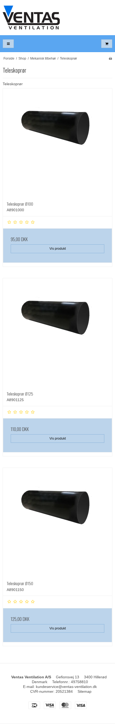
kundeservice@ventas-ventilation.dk (66, 686)
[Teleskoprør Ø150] (57, 522)
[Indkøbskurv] (106, 43)
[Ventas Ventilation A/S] (57, 18)
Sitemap (84, 691)
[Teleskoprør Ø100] (57, 142)
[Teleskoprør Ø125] (57, 332)
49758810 (79, 682)
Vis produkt (57, 249)
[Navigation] (8, 43)
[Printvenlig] (110, 58)
